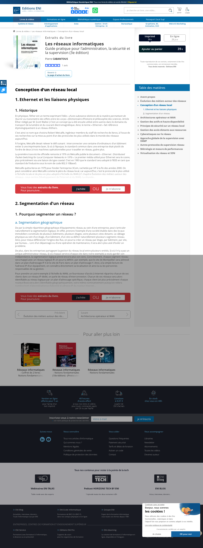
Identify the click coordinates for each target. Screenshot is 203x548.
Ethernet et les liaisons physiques (161, 109)
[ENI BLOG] (3, 83)
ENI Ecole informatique (70, 509)
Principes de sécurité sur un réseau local (162, 125)
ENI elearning (110, 530)
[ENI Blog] (160, 479)
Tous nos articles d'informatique (78, 438)
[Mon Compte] (187, 10)
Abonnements (151, 446)
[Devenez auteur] (3, 90)
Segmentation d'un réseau (157, 113)
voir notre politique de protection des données (71, 420)
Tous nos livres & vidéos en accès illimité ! (102, 2)
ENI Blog (19, 509)
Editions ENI (33, 9)
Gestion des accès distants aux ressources (163, 130)
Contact (112, 454)
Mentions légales (71, 446)
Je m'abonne (113, 189)
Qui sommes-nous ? (73, 442)
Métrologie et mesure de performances (161, 149)
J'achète (80, 189)
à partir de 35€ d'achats (118, 402)
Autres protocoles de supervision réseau (162, 144)
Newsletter (149, 442)
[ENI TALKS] (42, 479)
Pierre (56, 58)
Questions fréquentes (119, 438)
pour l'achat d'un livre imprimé (49, 402)
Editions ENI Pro (67, 530)
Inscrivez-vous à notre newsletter (69, 419)
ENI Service (20, 530)
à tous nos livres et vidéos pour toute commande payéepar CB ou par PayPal (84, 403)
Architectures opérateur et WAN (97, 316)
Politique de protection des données (80, 454)
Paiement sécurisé (117, 442)
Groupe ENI (109, 509)
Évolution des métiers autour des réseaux (45, 316)
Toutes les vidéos (152, 450)
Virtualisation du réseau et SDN (157, 153)
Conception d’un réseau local (156, 105)
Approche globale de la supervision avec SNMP (162, 139)
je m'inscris (144, 419)
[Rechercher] (170, 10)
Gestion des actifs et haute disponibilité (162, 121)
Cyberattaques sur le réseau (155, 134)
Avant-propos (147, 96)
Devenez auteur (151, 454)
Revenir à (59, 73)
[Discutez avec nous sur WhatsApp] (95, 10)
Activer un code (116, 450)
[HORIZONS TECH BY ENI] (101, 479)
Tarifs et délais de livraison (121, 446)
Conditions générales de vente (78, 450)
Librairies (148, 438)
